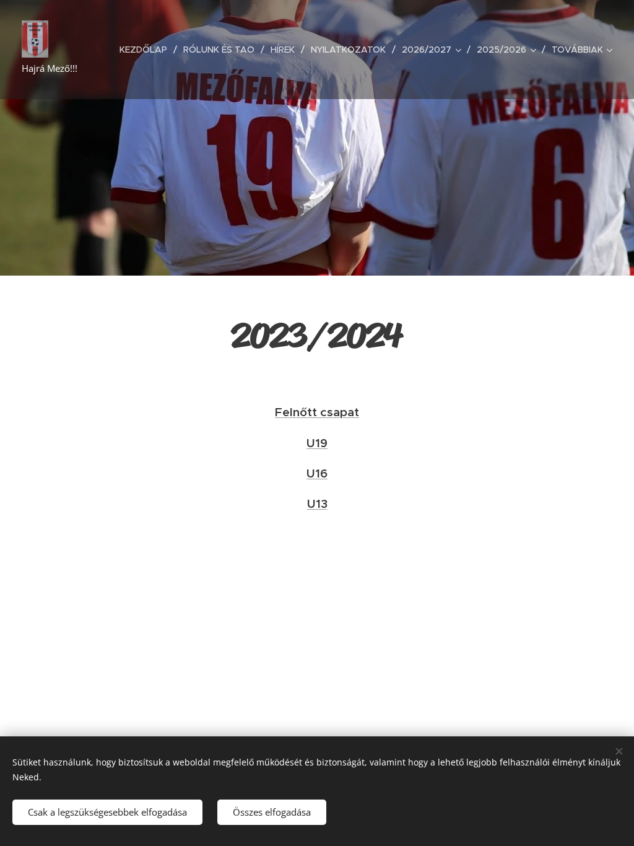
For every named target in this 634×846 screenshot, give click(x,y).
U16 (317, 473)
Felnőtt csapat (317, 411)
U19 (317, 442)
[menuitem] (146, 49)
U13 (317, 503)
